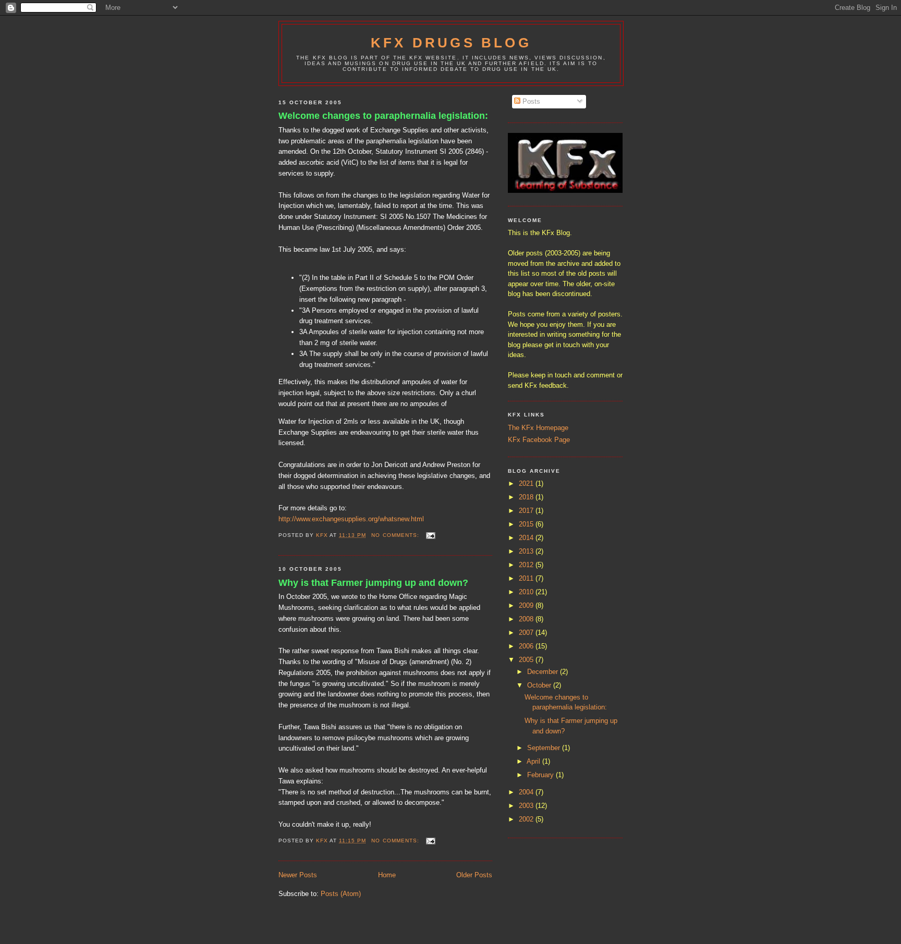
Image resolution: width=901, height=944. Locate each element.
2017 (527, 510)
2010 (527, 592)
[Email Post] (430, 535)
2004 (527, 792)
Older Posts (474, 875)
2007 (527, 632)
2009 (527, 605)
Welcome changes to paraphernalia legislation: (383, 116)
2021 (527, 483)
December (543, 672)
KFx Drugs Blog (451, 43)
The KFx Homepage (538, 428)
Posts (530, 101)
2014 (527, 538)
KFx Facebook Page (539, 440)
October (540, 685)
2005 (527, 660)
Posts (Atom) (341, 894)
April (534, 761)
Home (387, 875)
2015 (527, 524)
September (544, 748)
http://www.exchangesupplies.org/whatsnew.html (351, 519)
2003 (527, 806)
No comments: (396, 535)
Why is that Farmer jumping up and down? (373, 583)
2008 (527, 619)
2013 (527, 551)
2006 (527, 646)
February (541, 775)
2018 (527, 497)
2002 (527, 819)
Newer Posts (297, 875)
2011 (527, 578)
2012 (527, 565)
